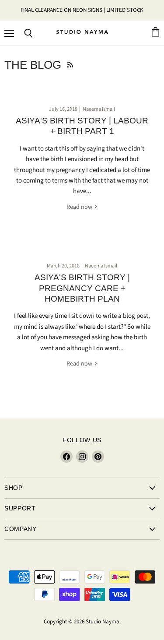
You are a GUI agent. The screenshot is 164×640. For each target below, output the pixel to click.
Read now (80, 207)
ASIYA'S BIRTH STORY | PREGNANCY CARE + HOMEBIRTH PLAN (82, 288)
